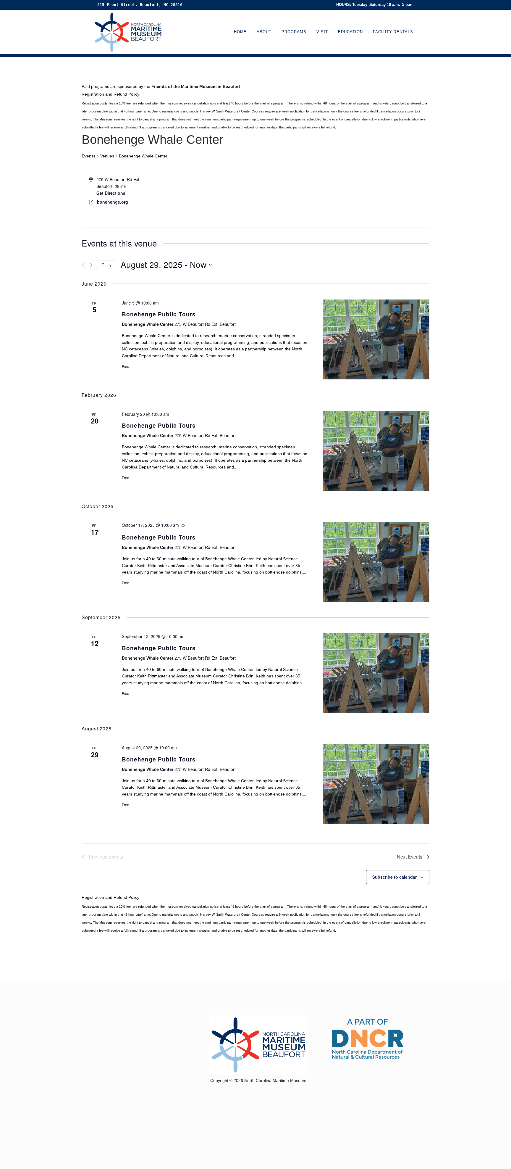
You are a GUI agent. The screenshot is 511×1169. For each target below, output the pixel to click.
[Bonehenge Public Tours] (376, 339)
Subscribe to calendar (394, 877)
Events (89, 156)
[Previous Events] (83, 265)
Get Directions (110, 193)
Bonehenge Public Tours (159, 314)
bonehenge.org (112, 202)
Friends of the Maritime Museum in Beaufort (195, 86)
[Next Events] (91, 265)
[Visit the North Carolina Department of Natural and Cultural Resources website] (367, 1038)
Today (106, 264)
